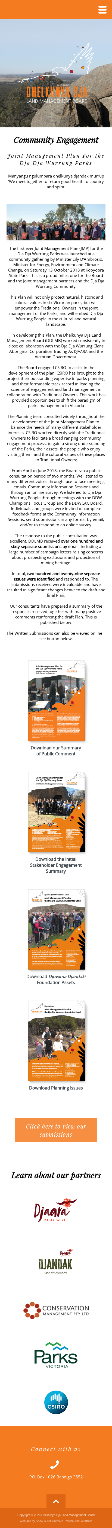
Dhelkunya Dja (56, 73)
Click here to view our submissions (56, 1130)
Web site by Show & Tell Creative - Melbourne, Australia (56, 1521)
